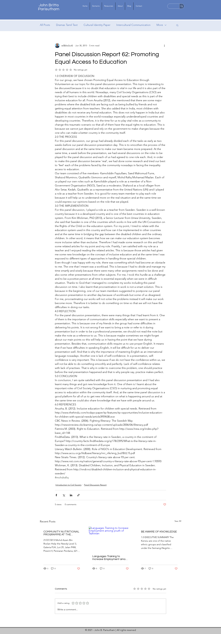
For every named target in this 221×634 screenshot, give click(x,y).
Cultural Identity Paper (97, 25)
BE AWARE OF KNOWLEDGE (159, 531)
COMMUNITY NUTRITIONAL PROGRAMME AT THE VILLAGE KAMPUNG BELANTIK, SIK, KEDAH (61, 533)
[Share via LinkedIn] (71, 495)
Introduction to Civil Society (68, 484)
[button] (96, 6)
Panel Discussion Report (95, 484)
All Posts (45, 25)
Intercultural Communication (133, 25)
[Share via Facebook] (56, 495)
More (160, 25)
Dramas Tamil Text (67, 25)
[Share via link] (78, 495)
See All (178, 521)
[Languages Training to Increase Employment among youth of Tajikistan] (110, 539)
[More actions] (164, 45)
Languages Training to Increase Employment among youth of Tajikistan (110, 558)
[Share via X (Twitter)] (63, 495)
